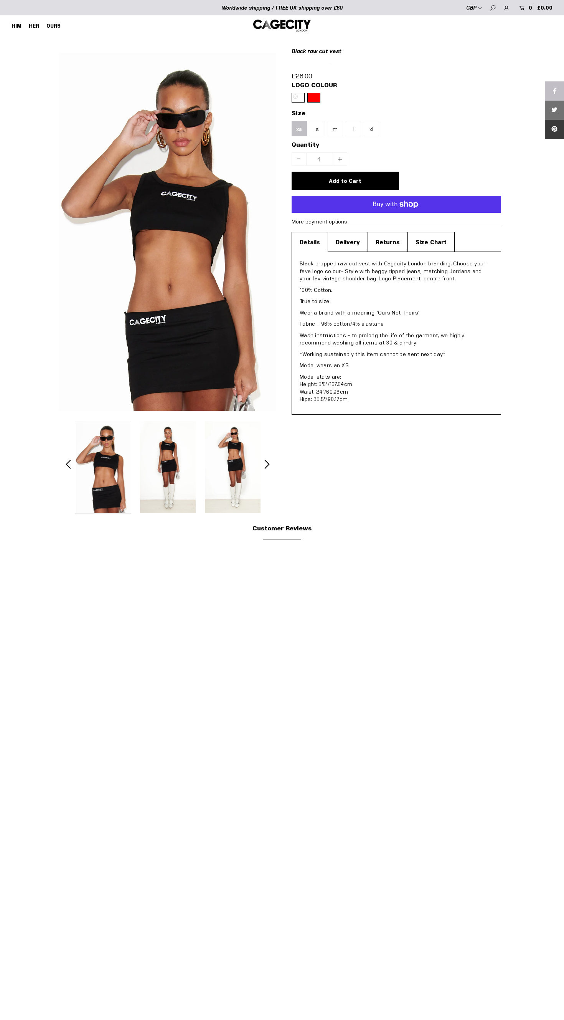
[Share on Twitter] (554, 110)
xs (299, 129)
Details (310, 242)
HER (34, 25)
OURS (53, 25)
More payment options (319, 221)
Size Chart (431, 242)
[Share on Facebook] (554, 91)
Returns (388, 242)
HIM (16, 25)
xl (371, 129)
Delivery (348, 242)
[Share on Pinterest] (554, 129)
